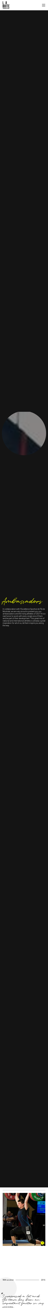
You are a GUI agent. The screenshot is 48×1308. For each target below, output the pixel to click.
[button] (44, 5)
